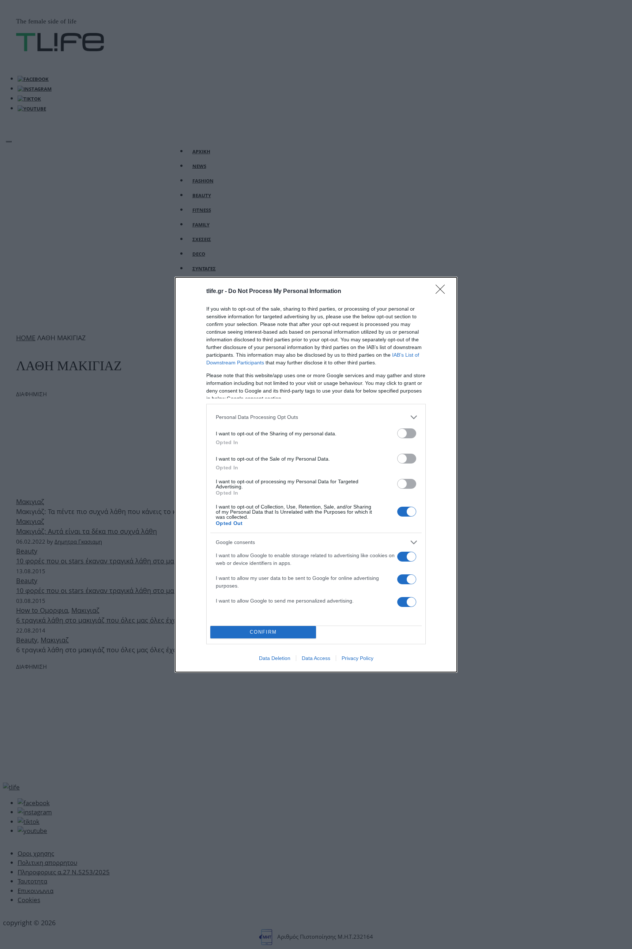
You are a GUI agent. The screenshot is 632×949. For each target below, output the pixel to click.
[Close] (442, 292)
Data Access (316, 658)
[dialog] (316, 474)
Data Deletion (274, 658)
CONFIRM (263, 632)
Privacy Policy (357, 658)
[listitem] (316, 417)
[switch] (406, 433)
